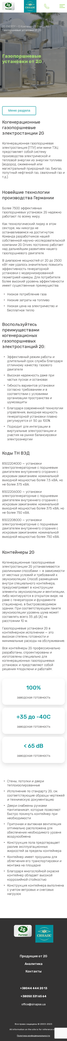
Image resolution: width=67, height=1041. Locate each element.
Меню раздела (19, 110)
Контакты (34, 971)
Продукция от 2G (33, 956)
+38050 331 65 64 (33, 996)
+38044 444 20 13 (46, 6)
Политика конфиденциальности (33, 1035)
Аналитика (34, 964)
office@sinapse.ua (33, 1004)
